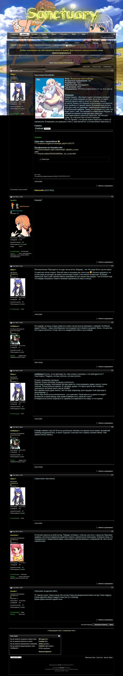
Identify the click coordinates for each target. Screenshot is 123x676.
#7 (112, 475)
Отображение (107, 66)
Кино (83, 34)
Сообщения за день (16, 37)
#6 (112, 427)
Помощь (95, 43)
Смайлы (42, 641)
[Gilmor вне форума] (17, 92)
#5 (112, 370)
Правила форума (45, 652)
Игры (74, 34)
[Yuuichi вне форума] (21, 225)
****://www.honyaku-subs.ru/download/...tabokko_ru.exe (56, 150)
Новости (15, 34)
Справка (26, 37)
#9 (112, 587)
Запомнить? (71, 46)
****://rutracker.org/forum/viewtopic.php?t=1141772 (54, 143)
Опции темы (86, 66)
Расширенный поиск (107, 37)
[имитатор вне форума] (17, 552)
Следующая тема (69, 631)
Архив (106, 657)
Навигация (45, 37)
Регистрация (106, 43)
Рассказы (63, 34)
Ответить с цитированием (105, 186)
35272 (20, 246)
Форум (24, 34)
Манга (54, 34)
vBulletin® (62, 667)
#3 (112, 266)
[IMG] (41, 644)
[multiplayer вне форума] (15, 339)
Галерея (34, 34)
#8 (112, 531)
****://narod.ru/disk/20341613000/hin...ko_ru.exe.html (55, 154)
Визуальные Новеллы (43, 45)
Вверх (111, 624)
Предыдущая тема (54, 631)
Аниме (44, 34)
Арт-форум (22, 45)
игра (38, 174)
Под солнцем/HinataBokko (64, 63)
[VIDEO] (41, 646)
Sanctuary (99, 657)
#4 (112, 322)
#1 (112, 70)
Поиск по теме (97, 66)
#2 (112, 196)
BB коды (42, 639)
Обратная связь (90, 657)
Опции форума (34, 37)
